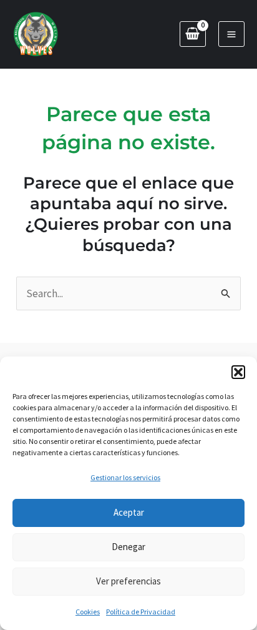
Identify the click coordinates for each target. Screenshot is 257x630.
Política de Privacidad (140, 611)
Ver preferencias (128, 581)
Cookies (87, 611)
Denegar (128, 547)
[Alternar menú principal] (231, 34)
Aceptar (129, 512)
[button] (238, 372)
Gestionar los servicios (125, 477)
